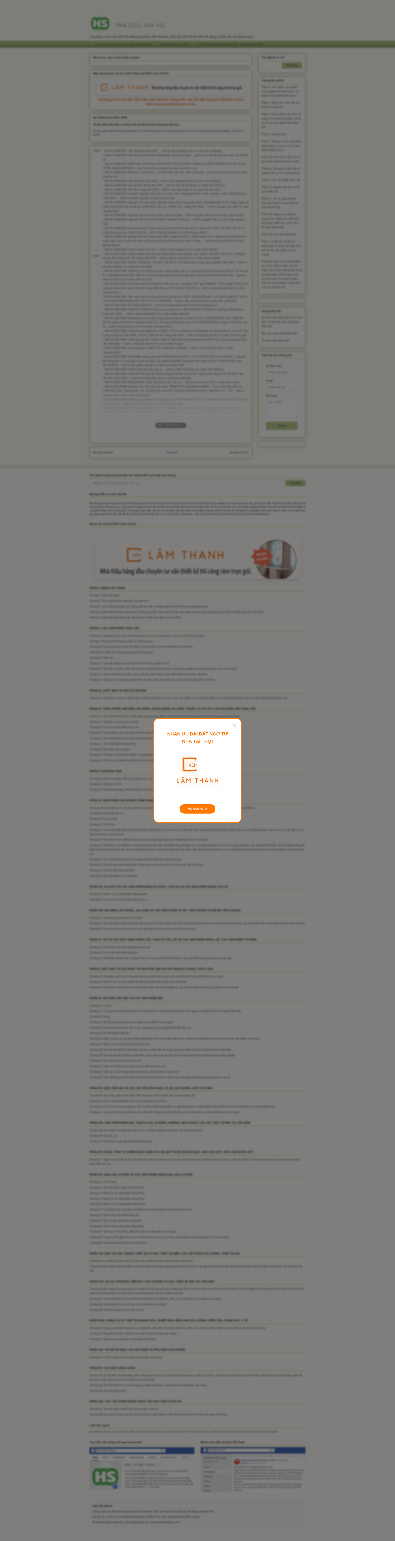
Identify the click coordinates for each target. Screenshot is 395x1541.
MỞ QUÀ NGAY (197, 808)
